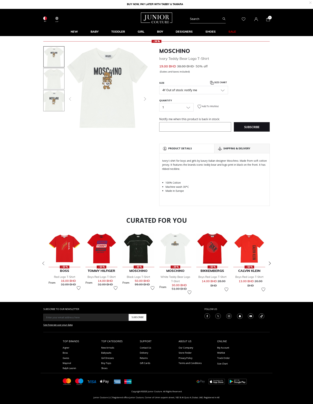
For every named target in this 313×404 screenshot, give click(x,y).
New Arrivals (107, 347)
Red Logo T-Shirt (64, 277)
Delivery (144, 352)
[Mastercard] (67, 381)
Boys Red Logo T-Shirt (101, 277)
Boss (65, 352)
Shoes (104, 368)
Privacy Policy (185, 358)
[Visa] (91, 381)
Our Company (186, 347)
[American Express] (117, 381)
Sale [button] (232, 31)
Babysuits (106, 352)
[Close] (310, 2)
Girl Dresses (107, 358)
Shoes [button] (210, 31)
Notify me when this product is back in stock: (189, 119)
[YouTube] (250, 316)
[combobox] (208, 18)
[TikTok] (261, 316)
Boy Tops (106, 363)
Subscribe (138, 317)
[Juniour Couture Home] (156, 18)
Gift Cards (145, 363)
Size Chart (220, 82)
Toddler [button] (118, 31)
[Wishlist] (78, 288)
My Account (223, 347)
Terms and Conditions (190, 363)
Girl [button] (141, 31)
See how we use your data (58, 324)
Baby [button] (95, 31)
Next (269, 263)
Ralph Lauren (69, 368)
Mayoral (67, 363)
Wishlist (221, 352)
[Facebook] (207, 316)
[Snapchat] (240, 316)
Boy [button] (160, 31)
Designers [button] (184, 31)
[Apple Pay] (104, 381)
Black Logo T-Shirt (138, 277)
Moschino (174, 50)
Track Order (223, 358)
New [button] (74, 31)
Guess (66, 358)
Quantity (165, 100)
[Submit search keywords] (224, 18)
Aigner (66, 347)
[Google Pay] (201, 381)
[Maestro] (79, 381)
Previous (43, 263)
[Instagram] (229, 316)
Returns (144, 358)
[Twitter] (218, 316)
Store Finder (185, 352)
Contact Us (145, 347)
